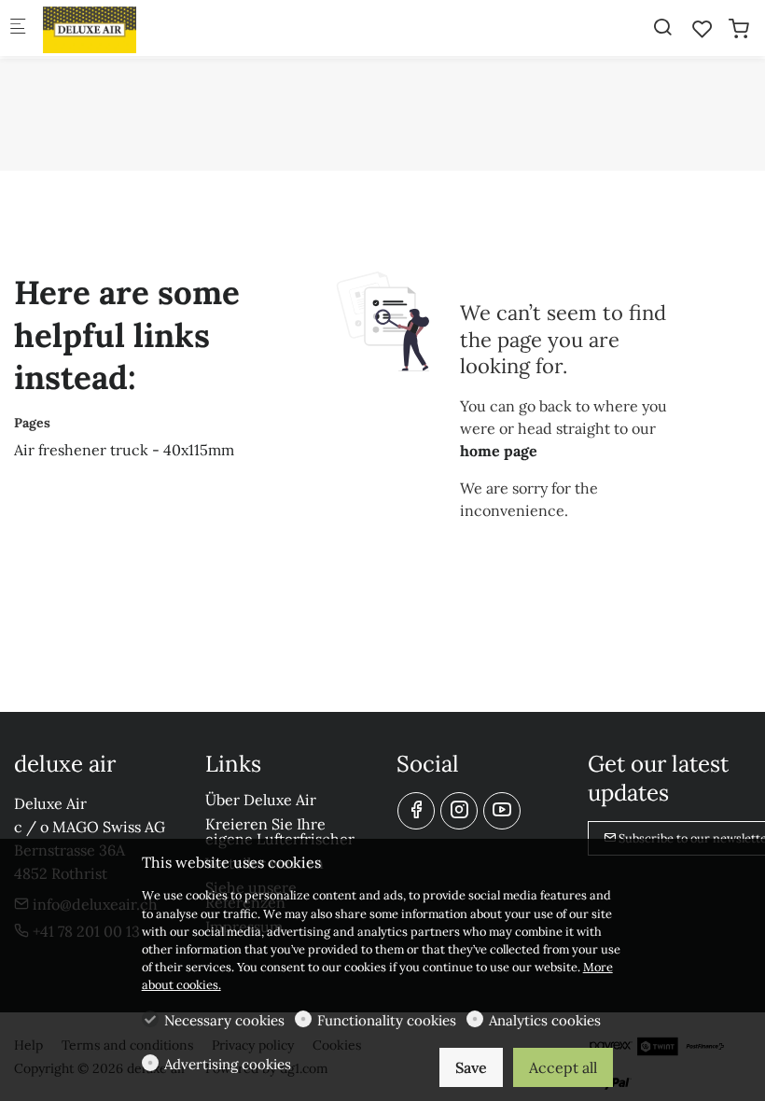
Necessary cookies (224, 1020)
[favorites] (702, 29)
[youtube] (502, 810)
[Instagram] (459, 810)
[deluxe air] (117, 28)
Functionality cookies (386, 1020)
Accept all (563, 1067)
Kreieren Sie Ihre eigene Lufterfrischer (280, 831)
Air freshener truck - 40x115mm (124, 449)
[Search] (662, 27)
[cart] (739, 29)
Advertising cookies (227, 1064)
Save (471, 1067)
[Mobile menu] (17, 28)
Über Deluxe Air (260, 799)
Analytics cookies (545, 1020)
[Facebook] (416, 810)
